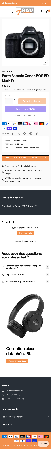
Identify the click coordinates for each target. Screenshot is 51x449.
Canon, (26, 148)
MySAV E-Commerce (14, 445)
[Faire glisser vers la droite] (46, 42)
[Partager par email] (30, 133)
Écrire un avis (25, 233)
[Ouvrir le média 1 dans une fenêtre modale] (25, 42)
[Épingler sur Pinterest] (24, 133)
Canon (7, 71)
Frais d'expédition (19, 90)
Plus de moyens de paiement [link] (25, 115)
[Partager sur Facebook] (12, 133)
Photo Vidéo (34, 148)
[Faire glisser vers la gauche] (4, 42)
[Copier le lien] (37, 133)
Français (42, 3)
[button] (3, 11)
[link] (9, 3)
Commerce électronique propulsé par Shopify (34, 445)
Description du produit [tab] (12, 197)
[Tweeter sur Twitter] (18, 133)
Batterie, (19, 148)
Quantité (8, 96)
